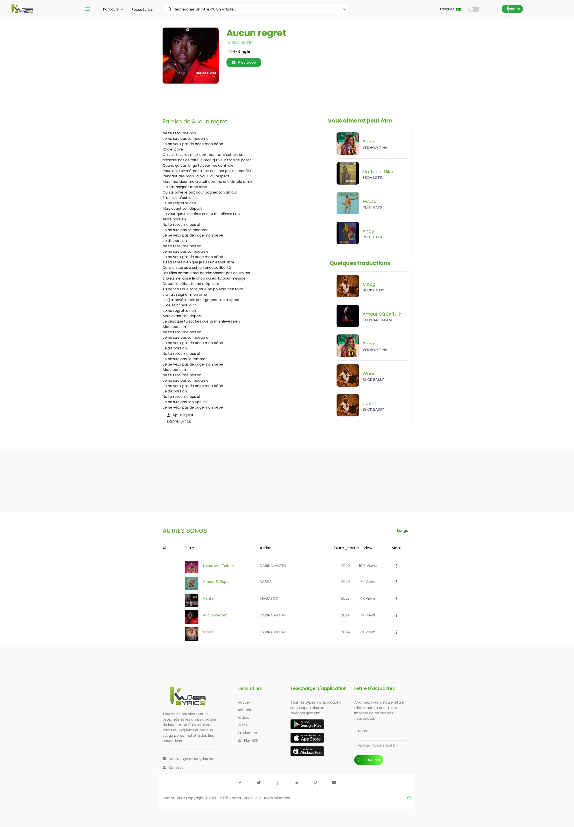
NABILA (266, 581)
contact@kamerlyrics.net (191, 758)
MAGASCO (269, 598)
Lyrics (243, 725)
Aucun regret (215, 615)
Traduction (247, 732)
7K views (368, 581)
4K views (368, 598)
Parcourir (111, 9)
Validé (208, 632)
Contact (175, 767)
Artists (243, 717)
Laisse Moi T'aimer (218, 565)
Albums (244, 710)
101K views (368, 565)
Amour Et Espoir (217, 581)
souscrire (371, 759)
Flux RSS (250, 740)
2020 (345, 565)
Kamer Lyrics (241, 798)
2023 (345, 598)
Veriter (209, 598)
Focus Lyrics (142, 9)
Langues (447, 9)
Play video (246, 62)
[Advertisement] (287, 101)
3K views (368, 632)
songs (402, 530)
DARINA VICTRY (239, 42)
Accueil (244, 702)
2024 (345, 615)
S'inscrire (512, 8)
